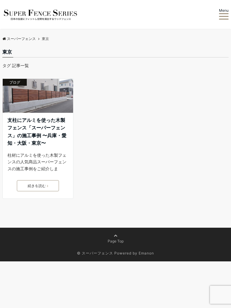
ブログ (14, 82)
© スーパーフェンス (95, 253)
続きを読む (37, 185)
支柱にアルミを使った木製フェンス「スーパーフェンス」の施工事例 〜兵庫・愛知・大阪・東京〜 (37, 131)
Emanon (146, 253)
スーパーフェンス (21, 38)
